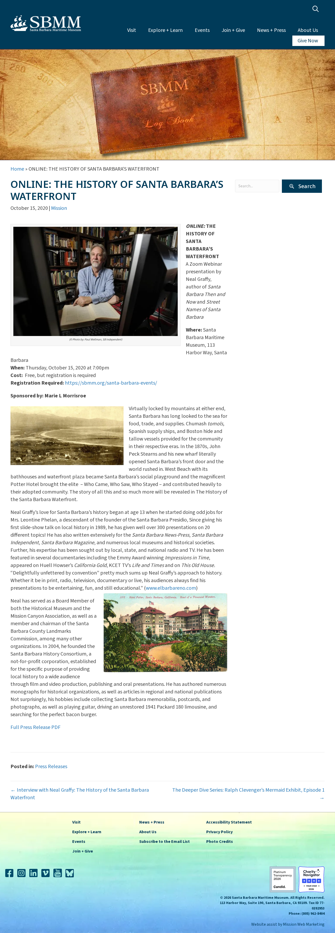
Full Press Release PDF (35, 727)
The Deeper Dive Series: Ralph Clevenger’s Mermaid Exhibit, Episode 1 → (248, 793)
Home (17, 169)
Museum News (254, 244)
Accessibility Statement (229, 822)
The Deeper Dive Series (263, 264)
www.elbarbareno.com (171, 588)
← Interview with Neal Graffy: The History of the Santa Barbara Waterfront (79, 793)
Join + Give (233, 30)
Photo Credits (219, 841)
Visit (131, 30)
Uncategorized (254, 273)
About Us (308, 30)
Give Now (308, 40)
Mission (59, 208)
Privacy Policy (219, 832)
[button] (317, 9)
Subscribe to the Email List (164, 841)
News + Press (271, 30)
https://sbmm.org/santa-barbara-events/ (111, 383)
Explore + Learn (165, 30)
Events (202, 30)
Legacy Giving (252, 235)
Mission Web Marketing (304, 924)
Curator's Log (252, 215)
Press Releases (254, 254)
